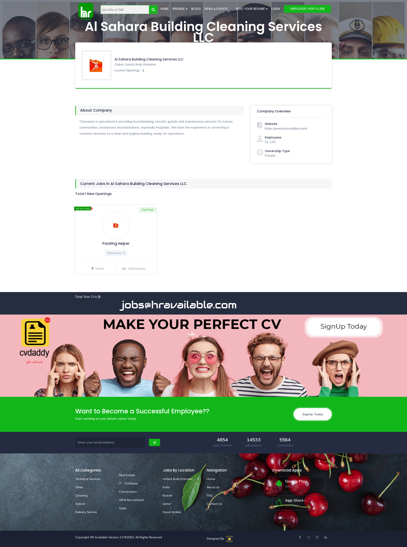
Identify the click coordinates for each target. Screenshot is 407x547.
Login (275, 8)
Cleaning (81, 495)
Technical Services (87, 479)
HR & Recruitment (131, 500)
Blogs (196, 8)
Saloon (80, 504)
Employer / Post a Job (307, 8)
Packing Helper (116, 243)
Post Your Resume (250, 8)
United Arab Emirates (178, 479)
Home (164, 8)
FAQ (210, 495)
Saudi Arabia (172, 512)
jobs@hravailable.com (156, 304)
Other (79, 487)
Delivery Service (86, 512)
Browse (179, 8)
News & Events (216, 8)
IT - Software (128, 483)
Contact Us (214, 504)
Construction (128, 492)
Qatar (167, 504)
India (166, 487)
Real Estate (127, 475)
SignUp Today (312, 414)
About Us (213, 487)
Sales (123, 508)
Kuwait (167, 495)
